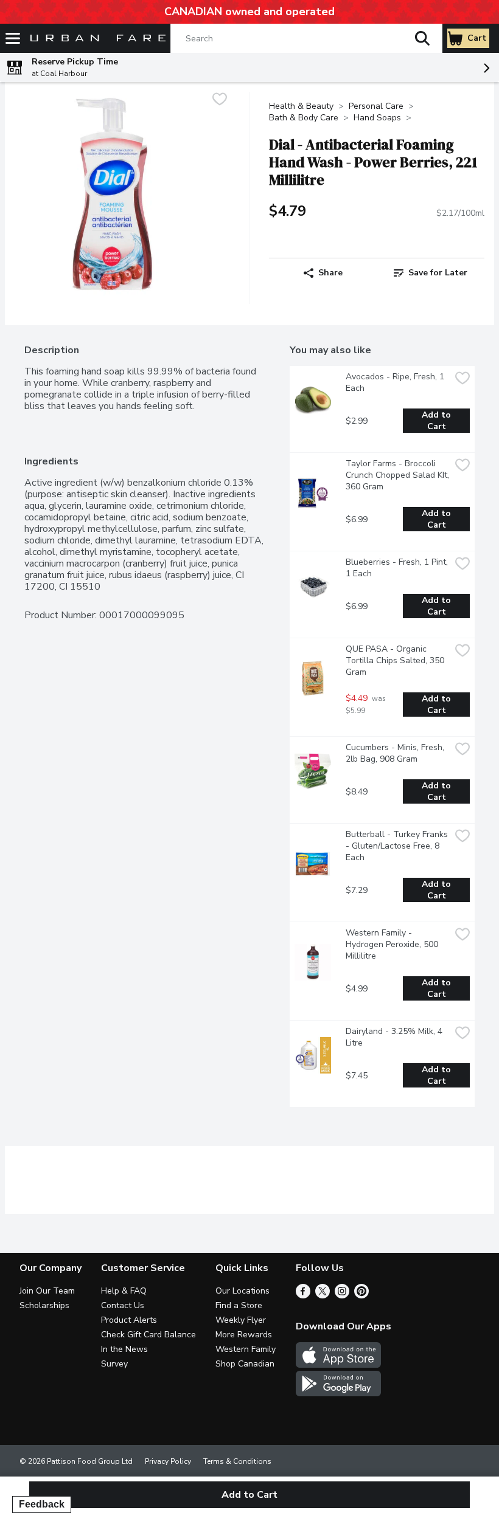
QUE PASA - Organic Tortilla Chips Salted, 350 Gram (396, 660)
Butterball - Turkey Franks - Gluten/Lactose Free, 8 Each (398, 846)
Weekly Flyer (240, 1320)
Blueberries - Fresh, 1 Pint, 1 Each (398, 567)
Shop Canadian (244, 1364)
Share (330, 272)
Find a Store (238, 1305)
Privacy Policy (168, 1461)
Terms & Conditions (237, 1461)
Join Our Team (47, 1291)
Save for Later (437, 272)
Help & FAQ (124, 1291)
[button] (422, 38)
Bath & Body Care (303, 117)
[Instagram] (342, 1295)
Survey (114, 1364)
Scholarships (44, 1305)
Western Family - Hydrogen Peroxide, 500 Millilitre (393, 944)
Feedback (42, 1504)
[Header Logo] (95, 38)
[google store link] (338, 1393)
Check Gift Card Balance (148, 1334)
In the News (124, 1349)
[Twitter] (322, 1295)
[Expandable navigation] (13, 38)
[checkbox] (219, 100)
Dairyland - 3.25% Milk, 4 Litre (395, 1037)
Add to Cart (437, 420)
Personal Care (376, 106)
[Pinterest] (361, 1295)
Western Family (245, 1349)
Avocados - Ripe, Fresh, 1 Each (396, 382)
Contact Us (122, 1305)
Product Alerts (129, 1320)
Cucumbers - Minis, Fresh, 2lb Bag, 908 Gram (396, 753)
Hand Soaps (377, 117)
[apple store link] (338, 1364)
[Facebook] (303, 1295)
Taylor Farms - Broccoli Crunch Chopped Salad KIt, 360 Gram (398, 475)
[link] (430, 273)
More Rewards (243, 1334)
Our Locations (242, 1291)
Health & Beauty (301, 106)
